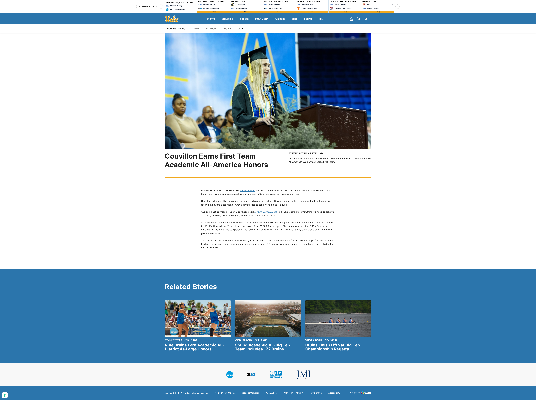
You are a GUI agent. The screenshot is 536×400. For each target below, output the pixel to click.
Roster (227, 28)
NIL (321, 19)
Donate (308, 19)
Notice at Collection (250, 393)
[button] (397, 6)
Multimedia (261, 19)
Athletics (227, 19)
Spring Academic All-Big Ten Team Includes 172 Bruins (262, 347)
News (196, 28)
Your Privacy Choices (225, 393)
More (238, 28)
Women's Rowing (298, 153)
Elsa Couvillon (247, 190)
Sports (211, 19)
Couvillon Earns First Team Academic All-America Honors (216, 160)
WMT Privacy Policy (293, 393)
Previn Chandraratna (266, 211)
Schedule (211, 28)
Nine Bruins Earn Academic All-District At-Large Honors (194, 347)
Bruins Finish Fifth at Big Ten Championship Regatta (332, 347)
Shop (295, 19)
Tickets (244, 19)
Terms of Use (315, 393)
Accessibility (272, 393)
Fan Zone (280, 19)
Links (213, 12)
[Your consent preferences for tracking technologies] (5, 395)
